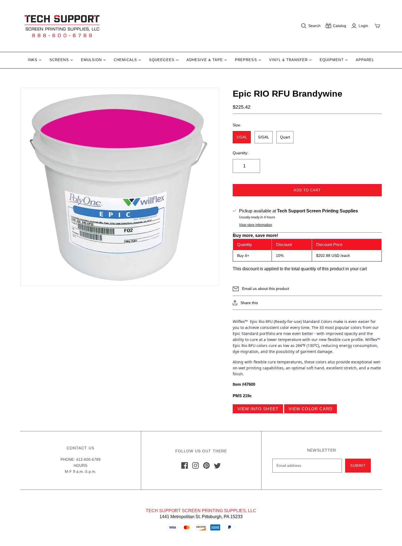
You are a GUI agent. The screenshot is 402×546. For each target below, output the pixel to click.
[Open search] (304, 26)
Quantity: (240, 153)
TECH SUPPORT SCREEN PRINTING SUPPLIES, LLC (201, 510)
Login (363, 25)
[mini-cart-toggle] (377, 26)
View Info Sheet (257, 408)
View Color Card (311, 408)
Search (314, 25)
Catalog (339, 25)
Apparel (365, 60)
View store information (255, 225)
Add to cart (307, 190)
